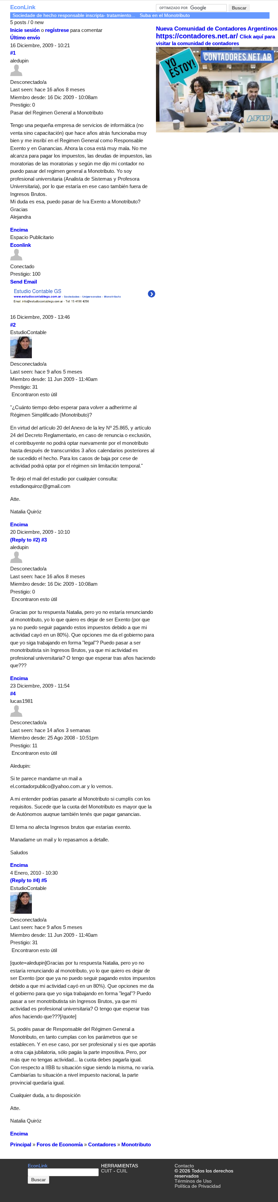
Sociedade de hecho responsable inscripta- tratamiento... (74, 15)
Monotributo (136, 1144)
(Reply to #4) (25, 880)
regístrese (57, 30)
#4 (13, 693)
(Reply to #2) (25, 540)
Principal (20, 1144)
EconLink (22, 7)
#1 (13, 53)
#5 (44, 880)
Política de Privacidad (198, 1186)
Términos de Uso (193, 1181)
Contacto (184, 1165)
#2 (13, 325)
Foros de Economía (60, 1144)
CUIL (122, 1170)
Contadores (102, 1144)
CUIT (106, 1170)
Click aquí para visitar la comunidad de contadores (215, 40)
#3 (44, 540)
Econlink (20, 245)
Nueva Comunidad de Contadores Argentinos (216, 28)
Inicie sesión (25, 30)
